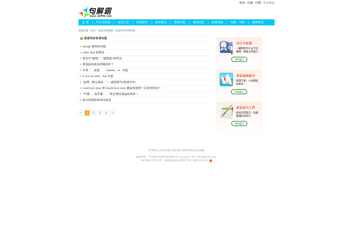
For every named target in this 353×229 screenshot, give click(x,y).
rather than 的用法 (93, 52)
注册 (250, 2)
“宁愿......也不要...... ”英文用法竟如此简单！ (111, 94)
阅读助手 (142, 22)
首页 (93, 30)
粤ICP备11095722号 (151, 160)
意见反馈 (165, 150)
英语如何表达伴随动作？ (98, 64)
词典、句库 (237, 22)
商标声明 (188, 150)
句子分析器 (103, 22)
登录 (242, 2)
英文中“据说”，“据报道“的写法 (102, 58)
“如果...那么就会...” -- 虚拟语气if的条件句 (109, 82)
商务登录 (176, 150)
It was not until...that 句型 (98, 76)
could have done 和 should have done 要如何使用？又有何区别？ (122, 88)
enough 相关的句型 (94, 46)
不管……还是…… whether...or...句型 (105, 70)
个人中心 (269, 2)
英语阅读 (217, 22)
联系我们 (154, 150)
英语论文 (198, 22)
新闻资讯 (258, 22)
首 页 (85, 22)
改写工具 (123, 22)
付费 (258, 2)
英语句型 (179, 22)
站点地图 (199, 150)
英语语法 (161, 22)
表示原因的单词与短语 (97, 99)
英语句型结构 (105, 30)
